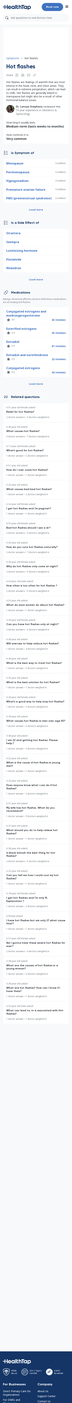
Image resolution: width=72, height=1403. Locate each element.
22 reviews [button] (59, 359)
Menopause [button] (14, 163)
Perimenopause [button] (18, 172)
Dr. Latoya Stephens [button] (29, 106)
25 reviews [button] (59, 333)
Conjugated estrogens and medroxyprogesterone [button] (26, 313)
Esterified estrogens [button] (21, 329)
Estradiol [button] (12, 342)
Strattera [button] (13, 233)
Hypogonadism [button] (17, 181)
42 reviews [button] (59, 372)
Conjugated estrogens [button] (23, 368)
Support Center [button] (46, 1396)
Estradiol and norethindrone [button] (27, 355)
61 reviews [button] (59, 346)
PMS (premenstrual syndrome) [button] (29, 198)
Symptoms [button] (12, 58)
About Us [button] (42, 1391)
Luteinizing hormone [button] (21, 251)
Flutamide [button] (13, 259)
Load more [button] (36, 209)
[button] (17, 7)
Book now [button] (52, 6)
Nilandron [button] (13, 268)
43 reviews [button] (59, 320)
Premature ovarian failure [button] (25, 190)
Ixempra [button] (12, 242)
